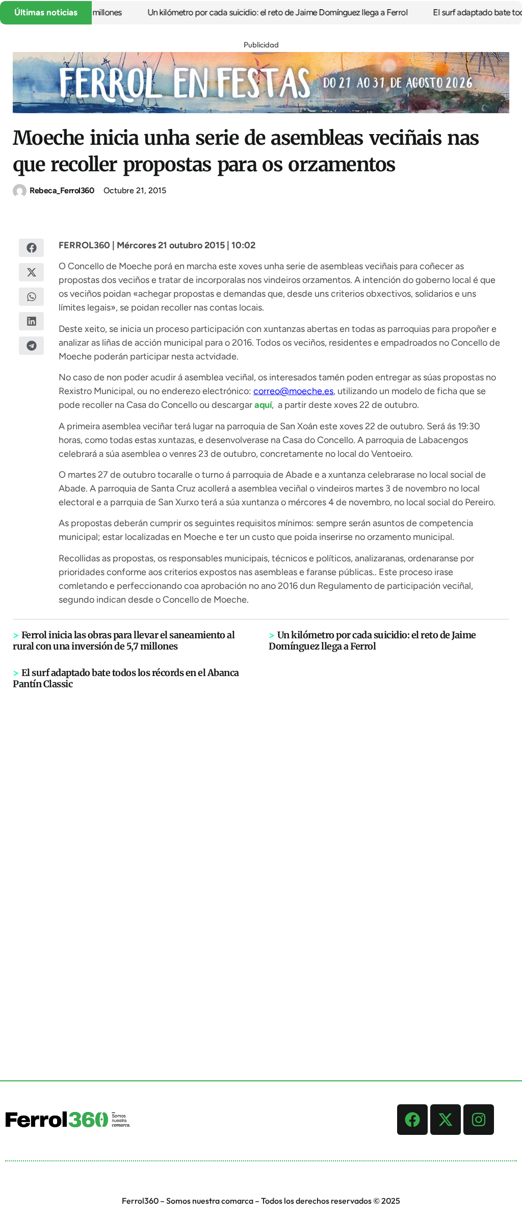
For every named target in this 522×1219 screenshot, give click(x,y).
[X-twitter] (445, 1119)
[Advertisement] (261, 848)
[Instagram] (478, 1119)
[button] (31, 248)
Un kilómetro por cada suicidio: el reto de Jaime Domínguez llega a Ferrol (266, 12)
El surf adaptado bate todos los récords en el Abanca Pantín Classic (126, 678)
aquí (263, 404)
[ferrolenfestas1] (261, 110)
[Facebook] (412, 1119)
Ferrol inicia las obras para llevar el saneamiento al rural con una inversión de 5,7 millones (123, 640)
